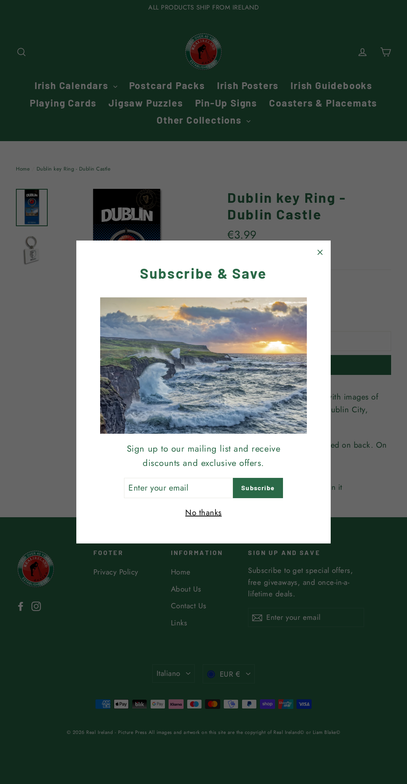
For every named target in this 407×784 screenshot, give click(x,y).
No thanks (203, 512)
